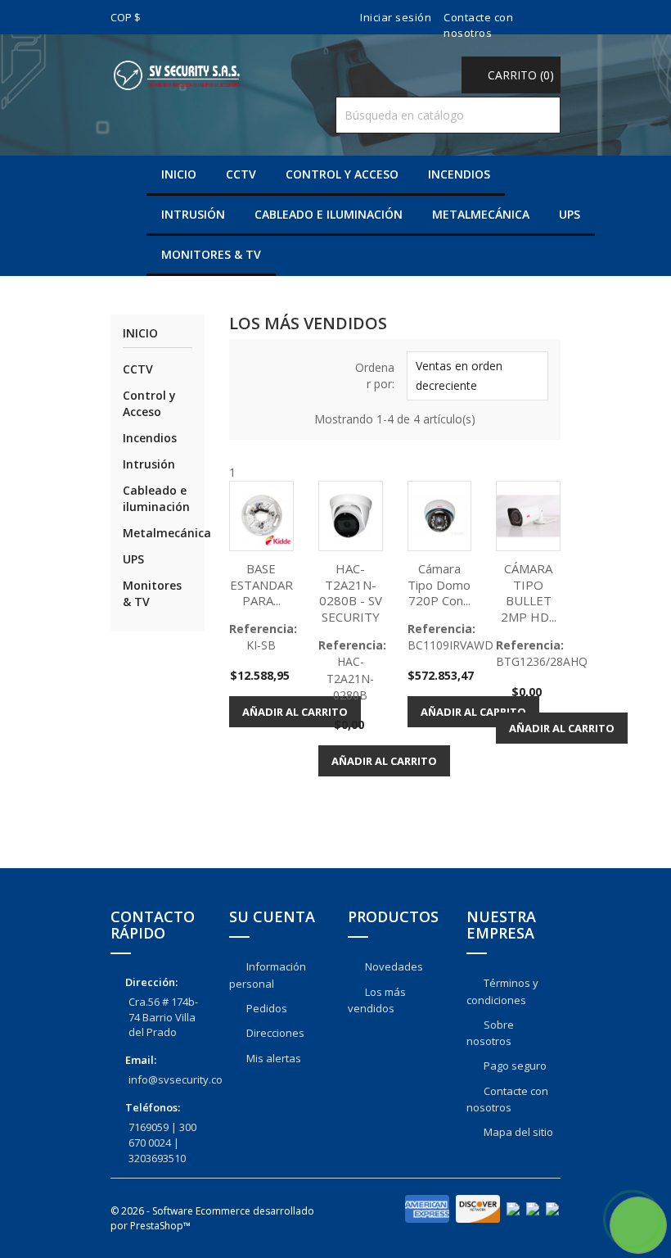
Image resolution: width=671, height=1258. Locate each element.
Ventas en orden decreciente (475, 377)
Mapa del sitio (517, 1132)
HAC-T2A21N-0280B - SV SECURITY (350, 592)
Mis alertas (272, 1058)
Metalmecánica (480, 214)
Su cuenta (272, 916)
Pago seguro (514, 1065)
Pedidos (265, 1008)
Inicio (140, 334)
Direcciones (274, 1032)
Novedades (393, 966)
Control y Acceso (342, 174)
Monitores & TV (211, 254)
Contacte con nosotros (478, 25)
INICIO (178, 174)
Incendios (459, 174)
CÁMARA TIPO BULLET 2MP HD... (528, 592)
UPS (569, 214)
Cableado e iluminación (328, 214)
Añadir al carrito (295, 711)
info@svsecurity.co (175, 1079)
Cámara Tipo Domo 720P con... (439, 584)
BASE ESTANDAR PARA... (261, 584)
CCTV (241, 174)
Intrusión (193, 214)
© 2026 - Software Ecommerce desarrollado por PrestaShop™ (212, 1218)
